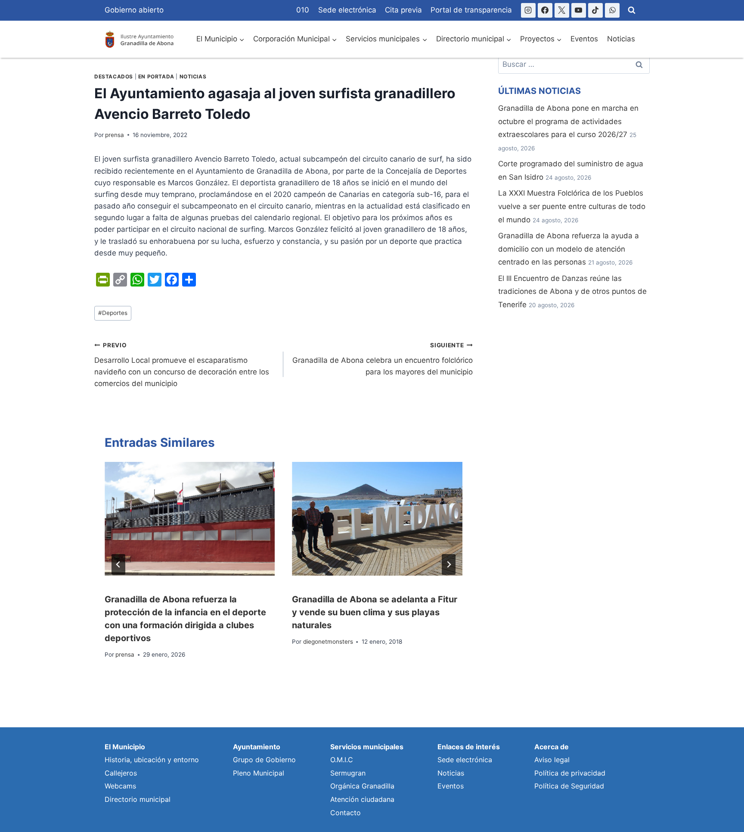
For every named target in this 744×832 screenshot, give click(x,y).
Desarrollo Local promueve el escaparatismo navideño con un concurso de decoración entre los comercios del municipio (181, 365)
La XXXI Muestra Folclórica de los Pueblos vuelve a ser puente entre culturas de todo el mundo (571, 206)
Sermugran (348, 773)
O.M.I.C (341, 759)
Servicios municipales (366, 746)
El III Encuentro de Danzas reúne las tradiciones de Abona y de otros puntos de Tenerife (572, 291)
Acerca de (551, 746)
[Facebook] (545, 10)
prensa (114, 134)
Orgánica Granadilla (362, 786)
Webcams (120, 786)
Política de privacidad (569, 773)
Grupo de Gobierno (264, 759)
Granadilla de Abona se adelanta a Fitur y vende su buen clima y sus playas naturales (374, 612)
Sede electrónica (347, 10)
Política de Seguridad (569, 786)
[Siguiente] (449, 564)
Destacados (113, 76)
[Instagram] (528, 10)
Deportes (112, 312)
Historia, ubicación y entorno (152, 759)
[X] (562, 10)
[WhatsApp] (612, 10)
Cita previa (403, 10)
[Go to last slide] (118, 564)
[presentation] (190, 519)
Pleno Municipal (258, 773)
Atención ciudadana (362, 799)
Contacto (345, 812)
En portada (156, 76)
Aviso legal (552, 759)
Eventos (584, 38)
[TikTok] (595, 10)
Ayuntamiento (256, 746)
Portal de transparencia (471, 10)
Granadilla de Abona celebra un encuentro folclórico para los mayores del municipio (382, 359)
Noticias (621, 38)
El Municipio (125, 746)
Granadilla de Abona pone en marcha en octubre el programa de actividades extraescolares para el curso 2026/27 (568, 121)
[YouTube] (578, 10)
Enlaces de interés (468, 746)
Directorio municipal (137, 799)
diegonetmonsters (328, 641)
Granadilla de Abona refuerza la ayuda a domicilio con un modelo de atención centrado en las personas (568, 248)
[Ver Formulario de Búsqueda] (631, 10)
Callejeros (121, 773)
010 (302, 10)
